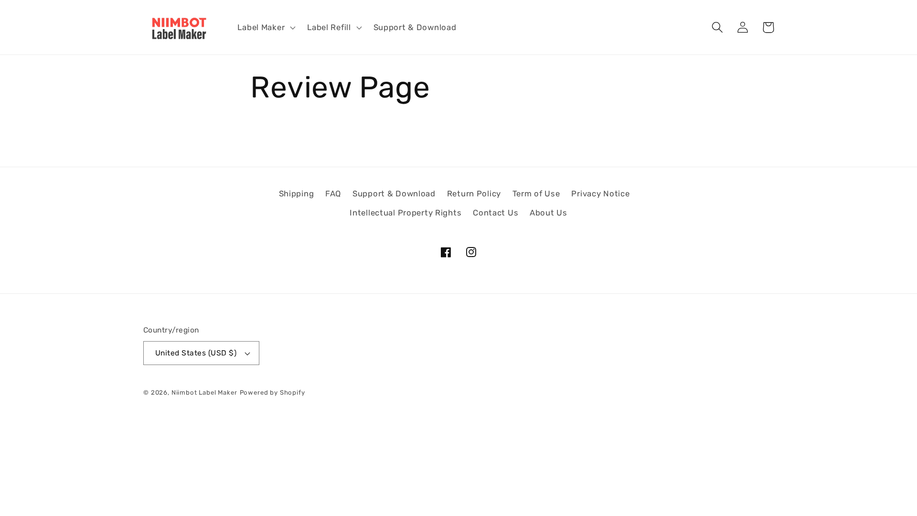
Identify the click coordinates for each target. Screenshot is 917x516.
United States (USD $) (195, 352)
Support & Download (394, 193)
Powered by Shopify (272, 392)
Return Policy (474, 193)
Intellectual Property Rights (405, 212)
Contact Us (495, 212)
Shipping (296, 193)
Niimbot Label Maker (204, 392)
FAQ (333, 193)
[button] (265, 27)
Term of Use (536, 193)
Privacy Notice (600, 193)
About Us (548, 212)
